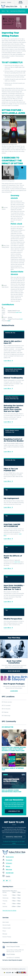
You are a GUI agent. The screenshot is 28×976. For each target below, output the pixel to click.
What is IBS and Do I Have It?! (13, 342)
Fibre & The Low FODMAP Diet (11, 469)
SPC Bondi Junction (7, 702)
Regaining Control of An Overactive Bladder (14, 440)
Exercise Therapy (7, 936)
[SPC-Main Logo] (9, 6)
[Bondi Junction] (4, 857)
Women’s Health (6, 925)
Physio (4, 931)
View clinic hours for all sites (9, 910)
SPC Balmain (5, 712)
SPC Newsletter (7, 727)
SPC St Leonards (6, 705)
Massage (5, 934)
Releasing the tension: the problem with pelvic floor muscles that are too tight (13, 408)
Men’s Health (6, 922)
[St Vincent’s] (4, 863)
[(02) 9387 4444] (4, 873)
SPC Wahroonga (6, 715)
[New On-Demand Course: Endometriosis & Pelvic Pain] (14, 773)
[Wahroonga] (4, 869)
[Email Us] (4, 876)
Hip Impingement (11, 498)
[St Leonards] (4, 860)
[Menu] (26, 7)
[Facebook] (4, 880)
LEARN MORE (14, 691)
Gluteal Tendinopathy (13, 378)
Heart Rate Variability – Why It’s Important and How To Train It (14, 587)
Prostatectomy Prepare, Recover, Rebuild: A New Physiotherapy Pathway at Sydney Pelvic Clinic (14, 749)
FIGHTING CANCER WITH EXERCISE (12, 525)
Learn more (19, 312)
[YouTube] (7, 880)
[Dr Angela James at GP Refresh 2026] (14, 754)
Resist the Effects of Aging (13, 557)
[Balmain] (4, 866)
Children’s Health (7, 928)
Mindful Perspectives (13, 619)
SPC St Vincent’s (6, 709)
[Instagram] (10, 880)
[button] (21, 7)
